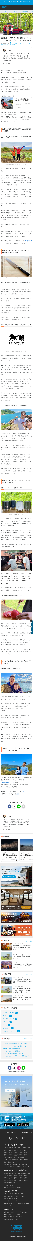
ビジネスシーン (7, 1028)
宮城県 (21, 1155)
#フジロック (13, 1046)
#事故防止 (17, 1051)
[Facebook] (10, 1138)
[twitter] (17, 1138)
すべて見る (29, 941)
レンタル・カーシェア (8, 1012)
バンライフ (5, 1015)
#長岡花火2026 (25, 1056)
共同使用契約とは (24, 1159)
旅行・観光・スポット (8, 1018)
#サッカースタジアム (8, 1051)
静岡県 (26, 1152)
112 (16, 1012)
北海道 (26, 1150)
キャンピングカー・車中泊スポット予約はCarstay (14, 11)
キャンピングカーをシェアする (12, 1166)
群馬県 (6, 1152)
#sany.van (25, 1046)
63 (9, 1025)
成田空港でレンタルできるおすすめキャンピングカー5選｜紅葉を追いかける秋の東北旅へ (22, 947)
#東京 (20, 1046)
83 (16, 1018)
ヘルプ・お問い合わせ (23, 1212)
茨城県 (16, 1152)
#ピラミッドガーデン (8, 1053)
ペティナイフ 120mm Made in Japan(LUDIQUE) (15, 277)
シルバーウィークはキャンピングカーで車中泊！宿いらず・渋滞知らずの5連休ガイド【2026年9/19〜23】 (22, 956)
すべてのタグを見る (26, 1039)
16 (12, 1028)
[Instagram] (23, 1138)
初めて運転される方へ (10, 1162)
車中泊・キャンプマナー (10, 1185)
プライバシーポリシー (22, 1216)
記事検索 (26, 1203)
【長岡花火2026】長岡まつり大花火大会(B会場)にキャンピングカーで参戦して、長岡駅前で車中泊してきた (9, 856)
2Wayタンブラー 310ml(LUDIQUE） (16, 514)
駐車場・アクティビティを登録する (13, 1187)
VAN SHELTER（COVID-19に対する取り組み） (16, 1164)
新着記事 (20, 1203)
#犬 (18, 1046)
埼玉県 (27, 1147)
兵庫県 (11, 1150)
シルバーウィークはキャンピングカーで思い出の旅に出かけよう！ (16, 2)
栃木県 (11, 1152)
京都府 (16, 1155)
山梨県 (21, 1152)
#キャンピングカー (8, 1043)
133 (10, 1015)
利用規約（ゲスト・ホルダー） (12, 1214)
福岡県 (21, 1150)
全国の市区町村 (20, 1157)
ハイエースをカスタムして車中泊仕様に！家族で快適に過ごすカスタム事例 (22, 981)
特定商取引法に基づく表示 (11, 1219)
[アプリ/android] (23, 1124)
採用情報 (13, 1212)
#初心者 (25, 1043)
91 (11, 1022)
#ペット (20, 1043)
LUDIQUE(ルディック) (8, 782)
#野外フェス (17, 1056)
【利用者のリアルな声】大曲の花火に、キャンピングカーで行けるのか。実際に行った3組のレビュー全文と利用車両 (22, 965)
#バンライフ (12, 44)
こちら (22, 791)
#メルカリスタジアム (8, 1056)
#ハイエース (6, 1046)
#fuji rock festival (7, 1048)
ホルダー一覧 (25, 1166)
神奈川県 (16, 1147)
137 (18, 1031)
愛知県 (16, 1150)
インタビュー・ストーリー (18, 43)
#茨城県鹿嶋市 (16, 1048)
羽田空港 (12, 1157)
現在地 (6, 1147)
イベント (5, 1025)
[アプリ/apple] (9, 1124)
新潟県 (26, 1155)
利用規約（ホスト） (9, 1216)
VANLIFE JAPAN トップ (10, 1203)
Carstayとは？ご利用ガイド (11, 1159)
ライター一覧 (7, 1205)
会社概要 (6, 1212)
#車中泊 (28, 43)
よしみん (9, 50)
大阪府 (6, 1150)
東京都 (11, 1147)
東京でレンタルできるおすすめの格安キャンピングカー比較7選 (22, 998)
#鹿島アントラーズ (19, 1053)
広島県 (11, 1155)
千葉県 (22, 1147)
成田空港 (6, 1157)
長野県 (6, 1155)
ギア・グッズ (6, 1022)
